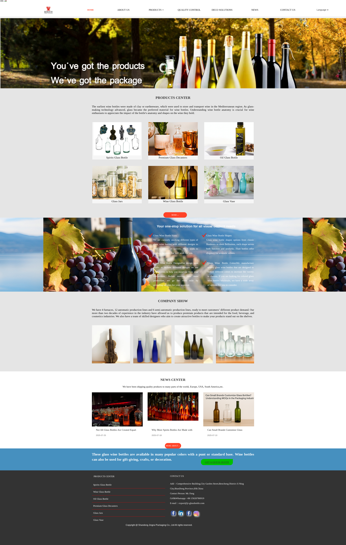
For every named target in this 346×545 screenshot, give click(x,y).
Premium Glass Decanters (105, 506)
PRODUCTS (155, 10)
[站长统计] (3, 1)
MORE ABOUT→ (173, 446)
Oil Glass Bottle (100, 499)
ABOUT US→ (100, 279)
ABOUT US (123, 10)
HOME (90, 10)
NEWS (254, 10)
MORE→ (175, 215)
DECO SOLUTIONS (222, 10)
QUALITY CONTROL (189, 10)
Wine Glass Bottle (101, 492)
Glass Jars (98, 513)
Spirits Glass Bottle (102, 485)
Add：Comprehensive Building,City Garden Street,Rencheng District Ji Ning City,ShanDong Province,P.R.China (207, 493)
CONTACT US (287, 10)
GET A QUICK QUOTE (217, 462)
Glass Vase (98, 520)
